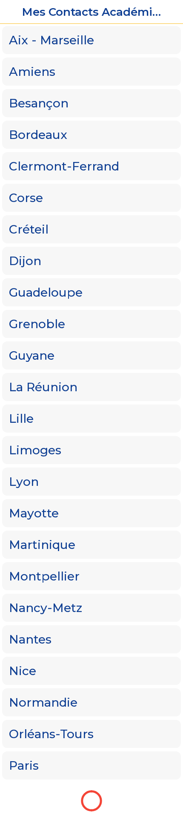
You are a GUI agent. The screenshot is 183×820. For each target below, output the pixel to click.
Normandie (43, 702)
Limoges (35, 450)
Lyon (24, 481)
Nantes (30, 639)
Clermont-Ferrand (64, 166)
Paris (24, 765)
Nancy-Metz (45, 608)
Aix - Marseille (51, 40)
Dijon (25, 261)
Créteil (29, 229)
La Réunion (43, 387)
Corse (26, 198)
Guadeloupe (46, 292)
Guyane (31, 355)
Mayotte (34, 513)
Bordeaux (38, 134)
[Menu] (12, 12)
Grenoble (37, 324)
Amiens (32, 71)
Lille (21, 418)
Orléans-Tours (51, 734)
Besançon (39, 103)
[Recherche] (171, 12)
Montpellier (44, 576)
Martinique (42, 544)
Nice (22, 671)
